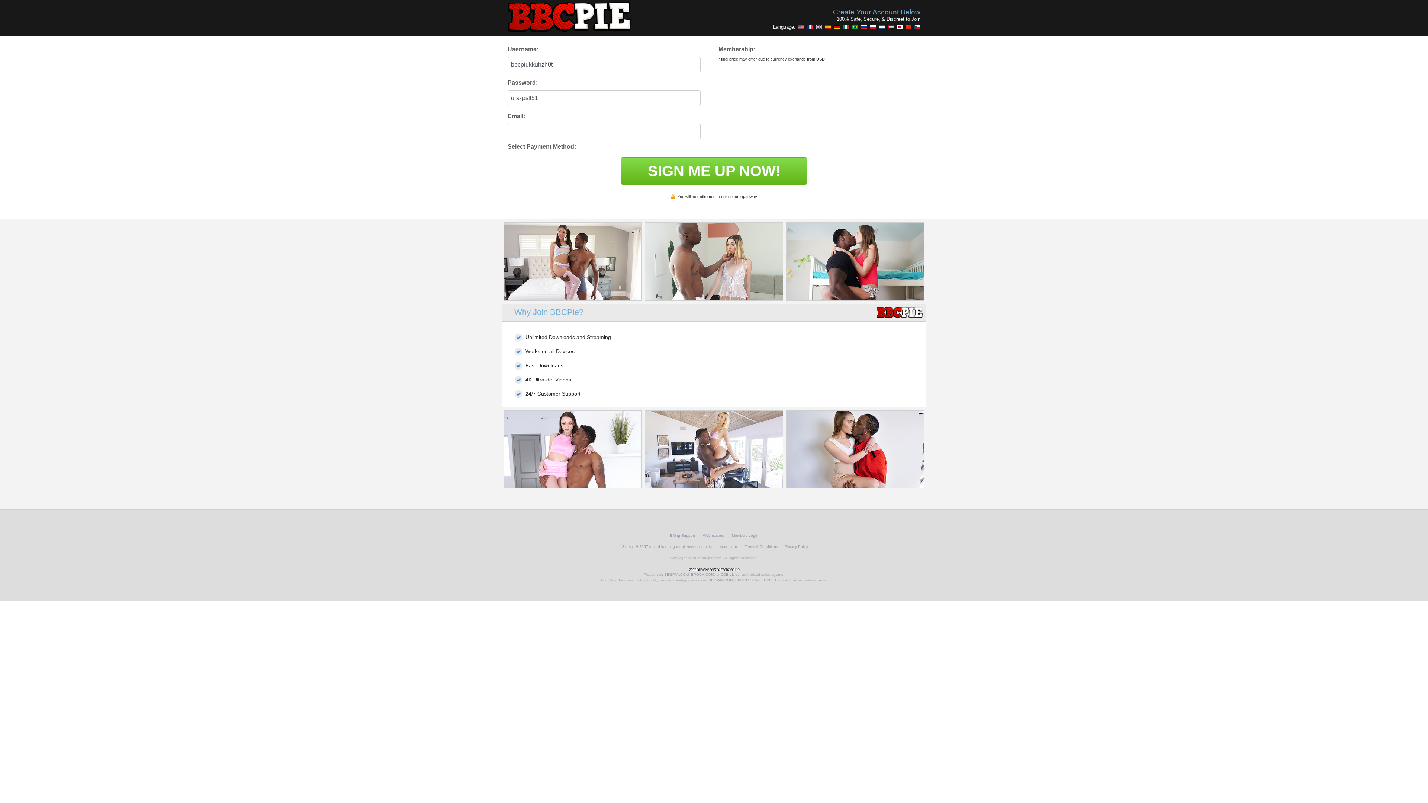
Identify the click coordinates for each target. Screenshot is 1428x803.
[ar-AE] (891, 26)
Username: (523, 49)
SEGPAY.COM (676, 575)
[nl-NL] (882, 26)
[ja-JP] (900, 26)
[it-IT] (846, 26)
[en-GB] (819, 26)
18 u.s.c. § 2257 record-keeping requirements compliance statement (678, 547)
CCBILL (727, 575)
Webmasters (713, 535)
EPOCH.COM (702, 575)
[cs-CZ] (917, 26)
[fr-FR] (810, 26)
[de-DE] (837, 26)
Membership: (736, 49)
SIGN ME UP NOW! (714, 171)
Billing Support (682, 535)
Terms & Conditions (761, 547)
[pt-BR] (855, 26)
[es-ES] (828, 26)
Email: (516, 116)
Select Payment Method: (542, 146)
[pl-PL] (873, 26)
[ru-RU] (864, 26)
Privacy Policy (796, 547)
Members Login (745, 535)
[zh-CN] (908, 26)
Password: (523, 83)
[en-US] (801, 26)
